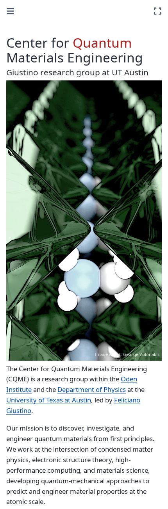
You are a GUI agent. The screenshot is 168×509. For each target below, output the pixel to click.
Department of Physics (91, 389)
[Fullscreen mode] (157, 11)
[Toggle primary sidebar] (10, 11)
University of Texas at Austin (48, 399)
